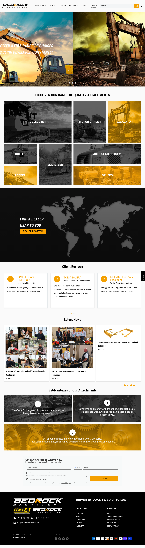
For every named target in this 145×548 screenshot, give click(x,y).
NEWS (84, 6)
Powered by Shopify (19, 537)
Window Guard (125, 142)
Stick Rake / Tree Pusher (37, 130)
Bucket (124, 110)
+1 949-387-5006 (23, 518)
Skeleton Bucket (55, 179)
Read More (130, 385)
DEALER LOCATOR (33, 231)
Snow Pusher (55, 185)
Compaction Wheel (124, 116)
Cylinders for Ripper (90, 110)
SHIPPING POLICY (113, 520)
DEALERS (63, 6)
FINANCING (80, 523)
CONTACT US (80, 520)
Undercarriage (38, 133)
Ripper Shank (89, 130)
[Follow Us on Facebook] (56, 538)
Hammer (125, 127)
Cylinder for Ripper (37, 116)
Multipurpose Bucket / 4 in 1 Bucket (55, 173)
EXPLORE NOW (42, 55)
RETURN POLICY (113, 523)
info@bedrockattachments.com (28, 522)
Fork (20, 183)
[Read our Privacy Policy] (86, 476)
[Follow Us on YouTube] (63, 538)
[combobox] (78, 468)
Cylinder (107, 180)
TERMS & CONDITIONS (115, 516)
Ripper (90, 127)
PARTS (52, 6)
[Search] (136, 6)
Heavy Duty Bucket (55, 170)
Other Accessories (107, 183)
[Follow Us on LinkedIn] (67, 538)
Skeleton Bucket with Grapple (55, 182)
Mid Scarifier (90, 116)
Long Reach (125, 130)
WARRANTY (80, 526)
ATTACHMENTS (40, 6)
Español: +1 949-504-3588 (40, 518)
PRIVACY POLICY (113, 526)
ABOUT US (72, 6)
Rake (124, 136)
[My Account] (142, 6)
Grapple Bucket (55, 161)
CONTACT (93, 6)
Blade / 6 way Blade (55, 153)
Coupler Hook (20, 180)
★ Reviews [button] (143, 276)
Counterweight (38, 113)
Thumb (124, 139)
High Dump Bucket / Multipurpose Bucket (20, 186)
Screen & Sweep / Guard (37, 127)
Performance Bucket (55, 176)
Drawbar (38, 119)
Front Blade (90, 113)
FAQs (109, 513)
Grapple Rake (55, 158)
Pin (107, 186)
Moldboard (90, 119)
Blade (38, 110)
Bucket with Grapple (125, 113)
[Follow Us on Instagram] (59, 538)
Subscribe (104, 478)
